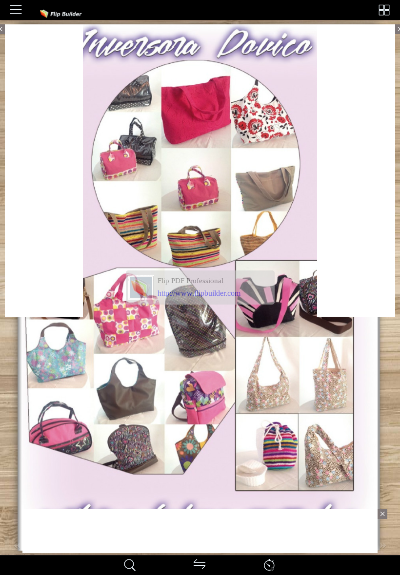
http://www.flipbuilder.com (199, 293)
